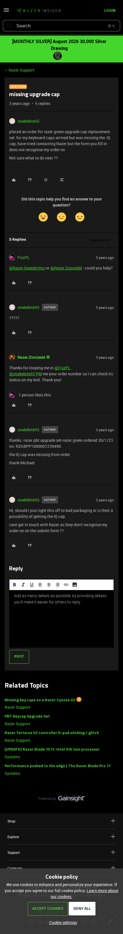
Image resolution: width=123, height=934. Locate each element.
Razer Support (21, 70)
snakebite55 (28, 121)
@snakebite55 (22, 373)
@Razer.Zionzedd (66, 268)
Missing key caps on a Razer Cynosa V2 (40, 700)
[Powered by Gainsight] (62, 800)
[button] (6, 12)
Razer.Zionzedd (31, 357)
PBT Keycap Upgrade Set (27, 716)
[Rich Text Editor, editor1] (61, 618)
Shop (11, 821)
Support (13, 852)
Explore (13, 836)
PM (39, 373)
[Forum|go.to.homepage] (38, 10)
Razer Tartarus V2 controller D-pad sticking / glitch (52, 733)
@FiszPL (62, 367)
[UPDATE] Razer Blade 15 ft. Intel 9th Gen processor (52, 749)
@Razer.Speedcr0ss (27, 268)
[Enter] (9, 25)
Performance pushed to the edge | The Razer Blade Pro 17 (58, 766)
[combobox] (61, 25)
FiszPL (23, 257)
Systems (12, 756)
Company (14, 868)
